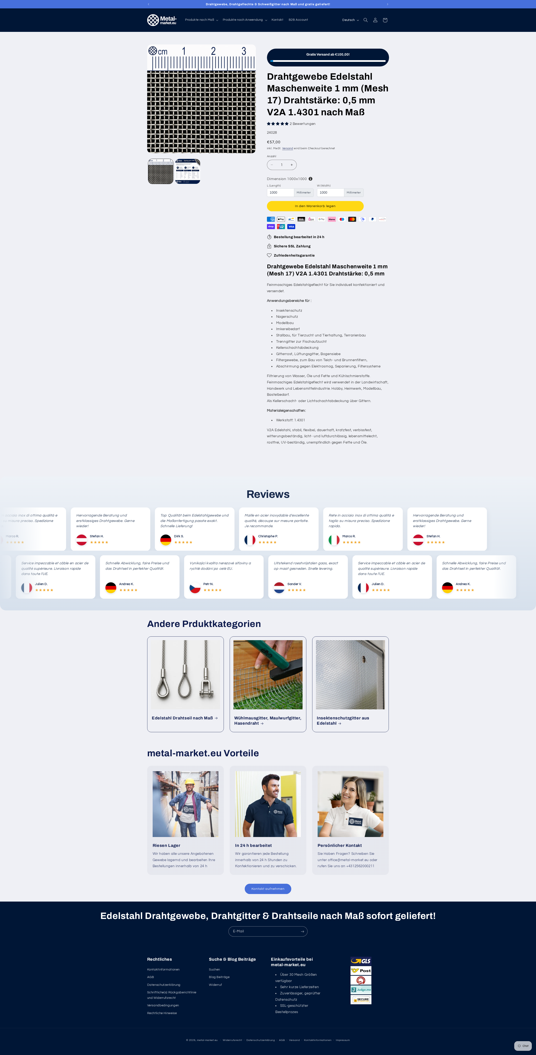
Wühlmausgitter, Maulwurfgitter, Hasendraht (267, 720)
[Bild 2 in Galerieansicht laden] (187, 171)
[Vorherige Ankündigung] (148, 4)
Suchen (214, 969)
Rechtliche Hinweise (162, 1013)
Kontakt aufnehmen (268, 888)
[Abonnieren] (302, 931)
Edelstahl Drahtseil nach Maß (182, 718)
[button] (201, 20)
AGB (150, 977)
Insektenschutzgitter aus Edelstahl (343, 720)
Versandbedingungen (163, 1005)
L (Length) (274, 185)
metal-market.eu (207, 1040)
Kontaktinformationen (163, 969)
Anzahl (271, 156)
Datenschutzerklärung (164, 984)
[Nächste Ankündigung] (387, 4)
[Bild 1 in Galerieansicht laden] (160, 171)
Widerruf (215, 984)
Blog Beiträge (219, 977)
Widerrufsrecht (232, 1040)
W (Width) (324, 185)
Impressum (343, 1040)
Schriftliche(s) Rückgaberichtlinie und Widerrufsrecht (171, 995)
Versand (287, 148)
